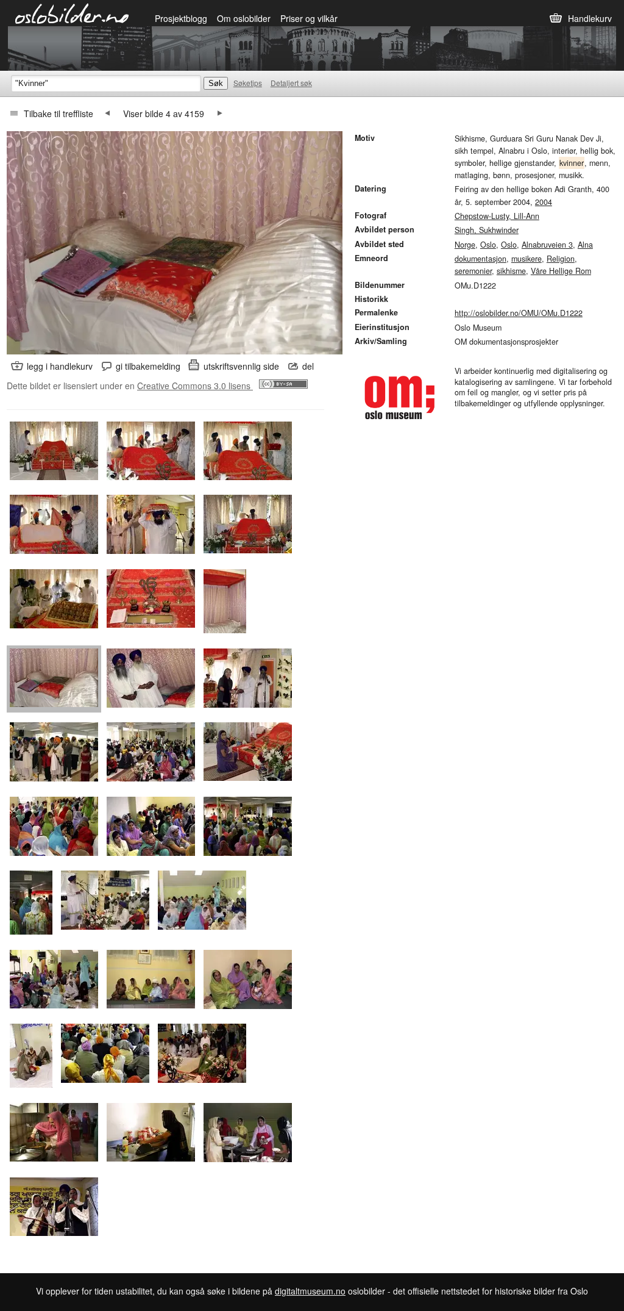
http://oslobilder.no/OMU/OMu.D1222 (519, 312)
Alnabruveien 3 (547, 244)
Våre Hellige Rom (561, 270)
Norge (465, 244)
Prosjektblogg (181, 18)
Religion (561, 258)
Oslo (488, 244)
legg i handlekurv (60, 366)
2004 (543, 201)
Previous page (107, 113)
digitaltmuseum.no (310, 1291)
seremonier (473, 270)
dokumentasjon (480, 258)
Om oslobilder (244, 18)
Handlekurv (590, 18)
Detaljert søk (291, 82)
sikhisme (511, 270)
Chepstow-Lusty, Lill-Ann (497, 215)
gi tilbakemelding (148, 366)
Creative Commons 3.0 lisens (195, 385)
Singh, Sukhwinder (487, 229)
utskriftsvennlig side (241, 366)
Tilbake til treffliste (58, 113)
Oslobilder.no (72, 13)
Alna (585, 244)
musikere (526, 258)
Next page (220, 113)
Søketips (247, 82)
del (308, 366)
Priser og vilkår (309, 18)
